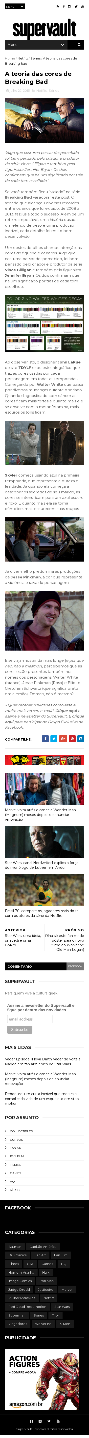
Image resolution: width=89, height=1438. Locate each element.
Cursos (16, 1139)
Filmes (15, 1165)
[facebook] (64, 6)
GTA (30, 1264)
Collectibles (21, 1131)
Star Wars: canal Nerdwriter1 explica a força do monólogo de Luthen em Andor (41, 865)
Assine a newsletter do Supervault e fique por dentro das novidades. (40, 1007)
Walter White (50, 384)
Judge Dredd (19, 1289)
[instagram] (69, 6)
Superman (16, 1315)
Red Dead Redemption (27, 1307)
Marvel (67, 1289)
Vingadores (17, 1324)
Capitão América (43, 1247)
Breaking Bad (18, 197)
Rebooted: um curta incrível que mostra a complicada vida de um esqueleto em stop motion (42, 1099)
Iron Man (47, 1281)
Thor (55, 1315)
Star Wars (62, 1307)
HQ (12, 1181)
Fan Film (17, 1156)
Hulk (45, 1272)
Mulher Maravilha (21, 1298)
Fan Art (16, 1148)
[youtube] (82, 6)
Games (15, 1173)
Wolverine (43, 1324)
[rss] (58, 6)
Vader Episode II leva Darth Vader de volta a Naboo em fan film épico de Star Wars (43, 1061)
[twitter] (76, 6)
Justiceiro (45, 1289)
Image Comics (20, 1281)
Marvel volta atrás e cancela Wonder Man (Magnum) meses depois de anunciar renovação (40, 814)
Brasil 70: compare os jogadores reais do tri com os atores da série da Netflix (42, 913)
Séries (35, 58)
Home (10, 58)
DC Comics (17, 1255)
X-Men (65, 1324)
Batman (14, 1247)
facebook (75, 966)
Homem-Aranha (21, 1272)
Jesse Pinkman (26, 577)
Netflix (23, 58)
